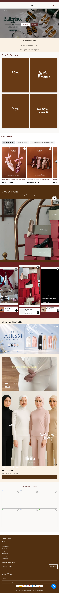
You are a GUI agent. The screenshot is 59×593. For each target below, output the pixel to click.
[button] (3, 5)
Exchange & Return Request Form (8, 551)
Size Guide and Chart (5, 543)
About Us (3, 541)
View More (7, 386)
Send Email (53, 566)
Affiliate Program (5, 553)
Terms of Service (5, 558)
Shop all (34, 24)
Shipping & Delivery (5, 546)
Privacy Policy (4, 556)
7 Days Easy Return (5, 548)
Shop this (25, 24)
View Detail (4, 302)
